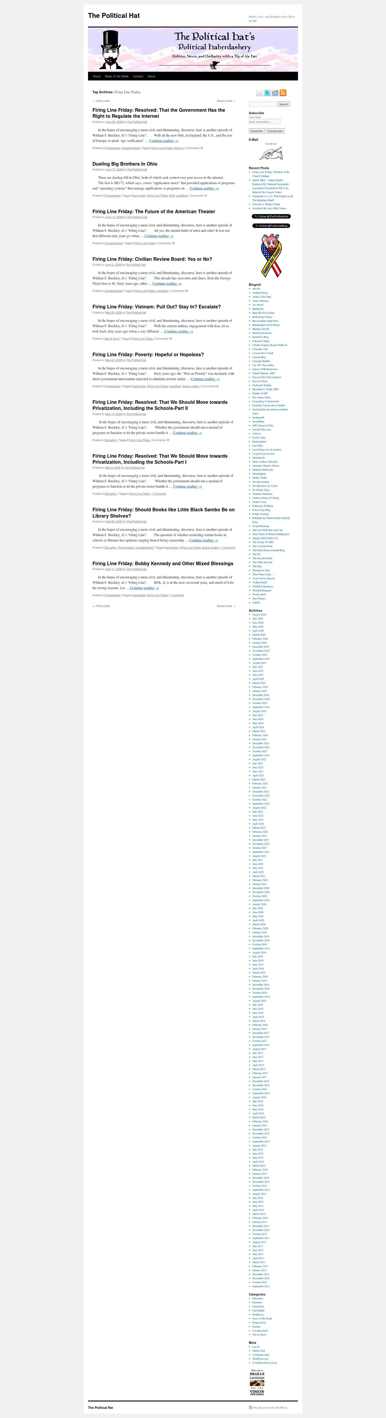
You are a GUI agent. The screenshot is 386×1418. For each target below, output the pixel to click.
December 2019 (260, 936)
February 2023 (260, 783)
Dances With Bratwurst (264, 369)
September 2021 (261, 851)
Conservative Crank (262, 353)
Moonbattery (259, 473)
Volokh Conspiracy (262, 586)
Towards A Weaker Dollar (266, 204)
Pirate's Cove (259, 502)
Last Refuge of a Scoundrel (266, 449)
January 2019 (259, 980)
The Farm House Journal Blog (268, 550)
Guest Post (258, 1306)
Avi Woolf (257, 304)
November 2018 (261, 988)
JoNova (256, 433)
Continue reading (163, 140)
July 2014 (257, 1197)
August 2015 (259, 1145)
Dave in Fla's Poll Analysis (266, 377)
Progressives (112, 148)
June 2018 (257, 1008)
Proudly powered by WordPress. (270, 1407)
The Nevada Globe (262, 558)
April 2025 (258, 679)
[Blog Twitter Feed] (267, 95)
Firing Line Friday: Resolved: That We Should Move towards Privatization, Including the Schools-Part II (160, 404)
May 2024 (257, 723)
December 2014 (260, 1177)
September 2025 (261, 658)
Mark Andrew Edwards (265, 461)
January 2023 (259, 787)
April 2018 (258, 1016)
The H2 (256, 554)
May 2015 (257, 1157)
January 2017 (259, 1077)
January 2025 (259, 691)
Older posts (101, 101)
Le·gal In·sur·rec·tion (263, 453)
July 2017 (257, 1053)
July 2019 (257, 956)
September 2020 (261, 900)
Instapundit (258, 417)
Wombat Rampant (261, 590)
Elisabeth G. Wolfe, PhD (265, 389)
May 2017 (257, 1061)
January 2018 (259, 1028)
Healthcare (258, 1314)
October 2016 (259, 1089)
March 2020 (258, 924)
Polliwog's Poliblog (262, 506)
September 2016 (261, 1093)
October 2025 (259, 654)
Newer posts (226, 101)
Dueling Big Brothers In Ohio (124, 163)
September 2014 (261, 1189)
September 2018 (261, 996)
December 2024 (260, 695)
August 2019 (259, 952)
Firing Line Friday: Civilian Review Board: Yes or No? (152, 258)
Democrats (138, 195)
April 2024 (258, 727)
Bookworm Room (262, 333)
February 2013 (260, 1266)
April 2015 (258, 1161)
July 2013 (257, 1246)
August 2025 (259, 662)
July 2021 (257, 860)
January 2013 (259, 1270)
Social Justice (191, 386)
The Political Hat (114, 15)
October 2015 (259, 1137)
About (151, 76)
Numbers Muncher (262, 493)
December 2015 (260, 1129)
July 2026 (257, 618)
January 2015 (259, 1173)
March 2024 (258, 731)
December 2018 (260, 984)
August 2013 (259, 1242)
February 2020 (260, 928)
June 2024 (257, 719)
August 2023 (259, 759)
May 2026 (257, 626)
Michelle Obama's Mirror (265, 465)
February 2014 (260, 1218)
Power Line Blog (261, 510)
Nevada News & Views (265, 485)
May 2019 (257, 964)
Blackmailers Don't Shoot (265, 325)
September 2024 (261, 707)
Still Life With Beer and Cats (267, 530)
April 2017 (258, 1065)
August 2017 (259, 1049)
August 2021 (259, 856)
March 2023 (258, 779)
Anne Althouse (260, 300)
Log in (255, 1346)
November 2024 (261, 699)
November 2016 (261, 1085)
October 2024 (259, 703)
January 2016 (259, 1125)
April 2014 (258, 1210)
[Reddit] (275, 95)
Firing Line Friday (161, 148)
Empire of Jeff (259, 393)
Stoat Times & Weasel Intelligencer (270, 534)
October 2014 (259, 1185)
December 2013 (260, 1226)
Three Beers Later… (263, 574)
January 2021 (259, 884)
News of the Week (117, 76)
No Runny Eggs (261, 489)
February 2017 (260, 1073)
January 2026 (259, 642)
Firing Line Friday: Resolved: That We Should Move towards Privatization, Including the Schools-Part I (160, 458)
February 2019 (260, 976)
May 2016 (257, 1109)
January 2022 (259, 835)
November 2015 (261, 1133)
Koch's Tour (258, 437)
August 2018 (259, 1000)
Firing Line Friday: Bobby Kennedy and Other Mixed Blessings (162, 563)
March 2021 (258, 876)
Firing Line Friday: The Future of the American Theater (153, 211)
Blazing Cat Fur (260, 329)
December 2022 (260, 791)
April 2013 (258, 1258)
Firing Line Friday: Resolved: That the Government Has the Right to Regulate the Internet (158, 112)
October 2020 (259, 896)
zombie (256, 602)
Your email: (255, 117)
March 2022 (258, 827)
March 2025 (258, 683)
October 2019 (259, 944)
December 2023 (260, 743)
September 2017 (261, 1045)
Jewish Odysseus (261, 429)
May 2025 (257, 674)
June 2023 (257, 767)
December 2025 (260, 646)
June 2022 (257, 815)
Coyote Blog (259, 357)
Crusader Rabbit (261, 361)
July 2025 (257, 666)
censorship (171, 547)
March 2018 (258, 1020)
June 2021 (257, 864)
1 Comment (159, 493)
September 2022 (261, 803)
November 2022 (261, 795)
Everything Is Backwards (265, 401)
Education (111, 440)
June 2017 (257, 1057)
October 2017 (259, 1041)
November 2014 (261, 1181)
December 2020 (260, 888)
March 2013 (258, 1262)
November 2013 (261, 1230)
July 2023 (257, 763)
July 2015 (257, 1149)
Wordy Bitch (259, 594)
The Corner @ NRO (263, 542)
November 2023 (261, 747)
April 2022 (258, 823)
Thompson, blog (261, 570)
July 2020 (257, 908)
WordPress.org (260, 1358)
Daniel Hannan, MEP (263, 373)
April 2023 (258, 775)
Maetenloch (258, 457)
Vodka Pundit (259, 582)
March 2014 (258, 1214)
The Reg (256, 566)
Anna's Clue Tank (261, 296)
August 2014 (259, 1193)
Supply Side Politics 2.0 (265, 538)
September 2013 (261, 1238)
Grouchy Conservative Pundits (268, 405)
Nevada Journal (260, 481)
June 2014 (257, 1201)
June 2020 (257, 912)
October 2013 (259, 1234)
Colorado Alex (260, 349)
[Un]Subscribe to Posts (264, 1362)
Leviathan (182, 195)
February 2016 (260, 1121)
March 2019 (258, 972)
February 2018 (260, 1024)
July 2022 (257, 811)
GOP (171, 195)
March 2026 (258, 634)
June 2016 (257, 1105)
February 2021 (260, 880)
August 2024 (259, 711)
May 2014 (257, 1205)
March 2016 (258, 1117)
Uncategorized (131, 148)
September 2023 (261, 755)
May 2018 (257, 1012)
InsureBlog (258, 421)
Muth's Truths (259, 477)
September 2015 (261, 1141)
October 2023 (259, 751)
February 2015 (260, 1169)
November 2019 (261, 940)
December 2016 (260, 1081)
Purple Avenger (260, 514)
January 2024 (259, 739)
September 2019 (261, 948)
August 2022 (259, 807)
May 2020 (257, 916)
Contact (138, 76)
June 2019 (257, 960)
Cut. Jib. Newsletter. (263, 365)
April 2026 (258, 630)
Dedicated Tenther (261, 385)
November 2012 (261, 1278)
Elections (257, 1302)
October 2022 (259, 799)
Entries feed (258, 1350)
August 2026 (259, 614)
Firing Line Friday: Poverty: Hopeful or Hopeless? (148, 354)
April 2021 (258, 872)
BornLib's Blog (260, 337)
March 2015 (258, 1165)
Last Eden (257, 445)
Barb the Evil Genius (263, 312)
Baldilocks (258, 308)
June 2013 (257, 1250)
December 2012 (260, 1274)
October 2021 (259, 847)
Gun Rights (258, 1310)
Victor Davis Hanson (263, 578)
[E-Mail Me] (259, 95)
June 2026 (257, 622)
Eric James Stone (261, 397)
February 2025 (260, 687)
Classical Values (261, 341)
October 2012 (259, 1282)
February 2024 (260, 735)
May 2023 (257, 771)
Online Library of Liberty (265, 497)
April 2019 (258, 968)
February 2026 (260, 638)
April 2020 (258, 920)
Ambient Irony (260, 292)
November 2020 (261, 892)
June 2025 (257, 670)
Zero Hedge (258, 598)
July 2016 (257, 1101)
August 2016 (259, 1097)
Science (179, 148)
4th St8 (256, 288)
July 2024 (257, 715)
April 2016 (258, 1113)
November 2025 (261, 650)
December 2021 (260, 839)
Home (97, 76)
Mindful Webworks (262, 469)
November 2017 (261, 1037)
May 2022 (257, 819)
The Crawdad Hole (262, 546)
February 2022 (260, 831)
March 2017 (258, 1069)
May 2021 (257, 868)
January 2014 (259, 1222)
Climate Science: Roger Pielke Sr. (270, 345)
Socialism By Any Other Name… (270, 208)
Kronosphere (259, 441)
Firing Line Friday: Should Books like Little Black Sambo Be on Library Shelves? (163, 512)
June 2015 (257, 1153)
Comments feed (260, 1354)
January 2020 (259, 932)
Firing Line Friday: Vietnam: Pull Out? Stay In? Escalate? (156, 306)
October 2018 (259, 992)
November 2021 (261, 843)
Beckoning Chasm (262, 316)
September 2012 (261, 1286)
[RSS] (283, 95)
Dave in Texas (259, 381)
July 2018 (257, 1004)
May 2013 (257, 1254)
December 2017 (260, 1033)
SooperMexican (260, 526)
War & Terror (112, 338)
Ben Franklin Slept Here (265, 320)
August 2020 (259, 904)
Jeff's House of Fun (262, 425)
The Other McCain (262, 562)
